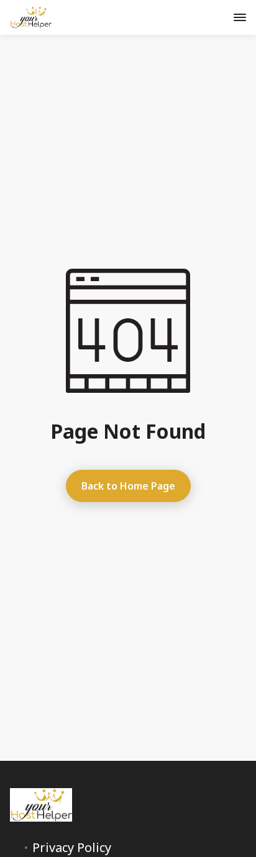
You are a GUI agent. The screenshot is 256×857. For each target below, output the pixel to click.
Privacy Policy (71, 847)
